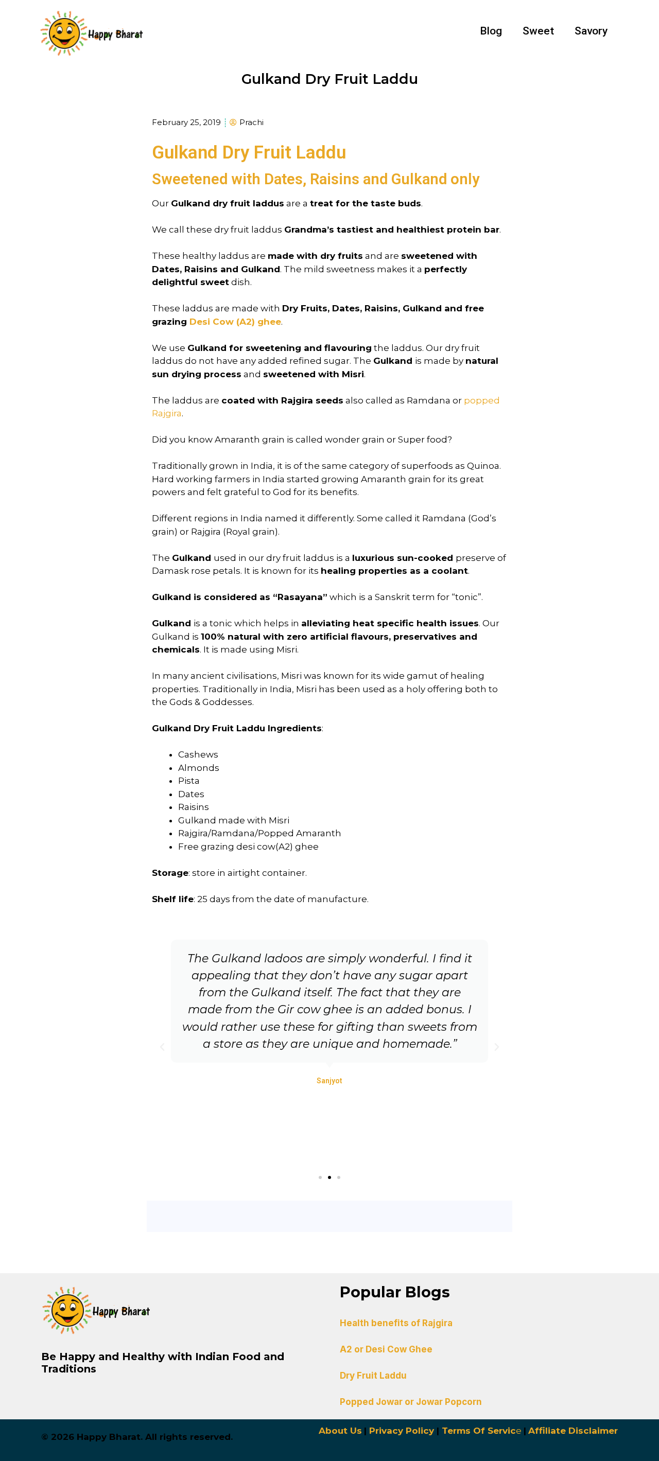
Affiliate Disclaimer (573, 1430)
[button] (320, 1177)
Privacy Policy (401, 1430)
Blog (491, 31)
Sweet (538, 31)
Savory (591, 31)
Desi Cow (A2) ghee (235, 321)
